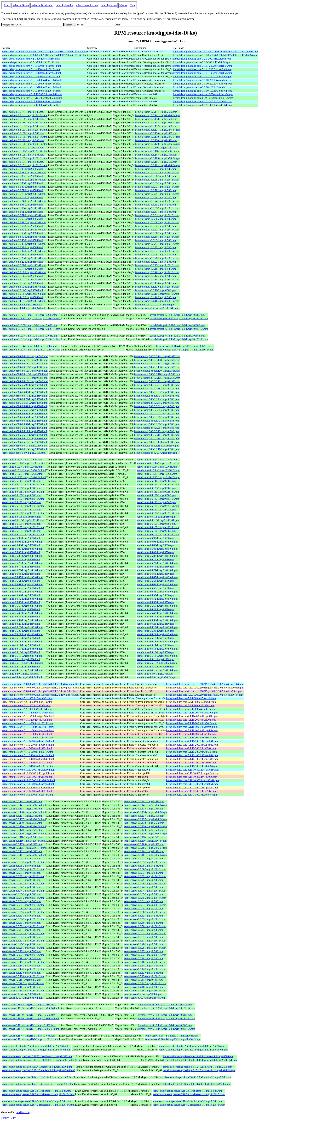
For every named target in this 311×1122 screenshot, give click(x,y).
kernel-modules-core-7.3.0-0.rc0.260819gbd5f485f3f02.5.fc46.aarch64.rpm (204, 684)
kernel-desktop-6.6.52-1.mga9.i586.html (22, 226)
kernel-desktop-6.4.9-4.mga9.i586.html (22, 304)
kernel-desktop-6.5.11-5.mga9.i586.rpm (155, 290)
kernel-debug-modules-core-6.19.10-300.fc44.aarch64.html (32, 94)
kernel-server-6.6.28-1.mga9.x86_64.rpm (145, 947)
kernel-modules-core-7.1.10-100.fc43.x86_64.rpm (191, 766)
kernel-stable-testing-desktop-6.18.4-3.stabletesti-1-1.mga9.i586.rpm (197, 1066)
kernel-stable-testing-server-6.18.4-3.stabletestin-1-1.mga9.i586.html (36, 1101)
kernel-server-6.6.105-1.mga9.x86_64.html (24, 847)
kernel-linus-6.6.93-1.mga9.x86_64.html (22, 541)
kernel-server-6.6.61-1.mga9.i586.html (21, 901)
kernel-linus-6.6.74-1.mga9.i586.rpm (155, 566)
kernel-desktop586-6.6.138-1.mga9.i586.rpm (157, 360)
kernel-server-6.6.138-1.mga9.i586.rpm (144, 808)
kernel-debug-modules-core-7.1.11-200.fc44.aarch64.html (31, 65)
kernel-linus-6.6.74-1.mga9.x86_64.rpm (157, 570)
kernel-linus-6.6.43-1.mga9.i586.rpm (155, 609)
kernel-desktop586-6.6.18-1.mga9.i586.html (24, 435)
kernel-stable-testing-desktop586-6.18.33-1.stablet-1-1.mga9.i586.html (38, 1077)
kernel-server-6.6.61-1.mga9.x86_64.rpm (145, 905)
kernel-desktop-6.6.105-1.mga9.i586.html (23, 154)
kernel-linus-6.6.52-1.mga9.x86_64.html (22, 598)
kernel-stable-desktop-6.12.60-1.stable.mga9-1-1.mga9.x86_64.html (36, 1049)
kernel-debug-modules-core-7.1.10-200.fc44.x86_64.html (31, 83)
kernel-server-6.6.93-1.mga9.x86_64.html (23, 862)
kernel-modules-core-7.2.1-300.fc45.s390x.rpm (190, 705)
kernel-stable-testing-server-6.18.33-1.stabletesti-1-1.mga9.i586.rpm (187, 1090)
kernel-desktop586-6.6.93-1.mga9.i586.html (24, 385)
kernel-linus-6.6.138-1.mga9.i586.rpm (156, 488)
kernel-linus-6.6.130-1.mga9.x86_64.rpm (158, 506)
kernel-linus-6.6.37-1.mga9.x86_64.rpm (157, 620)
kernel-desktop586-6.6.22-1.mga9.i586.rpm (156, 431)
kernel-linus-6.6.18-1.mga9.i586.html (21, 638)
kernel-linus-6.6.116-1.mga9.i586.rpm (156, 516)
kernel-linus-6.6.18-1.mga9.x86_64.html (22, 641)
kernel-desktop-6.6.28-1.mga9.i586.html (22, 254)
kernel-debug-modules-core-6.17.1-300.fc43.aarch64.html (31, 101)
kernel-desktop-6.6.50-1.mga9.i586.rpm (155, 233)
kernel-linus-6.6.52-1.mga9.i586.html (21, 595)
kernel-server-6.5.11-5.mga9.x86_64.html (23, 983)
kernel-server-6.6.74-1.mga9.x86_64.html (23, 890)
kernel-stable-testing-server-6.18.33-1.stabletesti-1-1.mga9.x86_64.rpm (189, 1094)
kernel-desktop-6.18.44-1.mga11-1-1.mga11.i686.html (29, 346)
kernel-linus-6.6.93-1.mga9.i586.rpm (155, 538)
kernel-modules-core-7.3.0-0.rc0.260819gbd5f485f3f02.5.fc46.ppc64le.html (41, 687)
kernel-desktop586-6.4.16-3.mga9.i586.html (24, 449)
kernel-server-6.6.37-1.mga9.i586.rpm (143, 937)
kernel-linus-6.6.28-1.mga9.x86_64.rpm (157, 627)
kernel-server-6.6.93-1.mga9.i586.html (21, 858)
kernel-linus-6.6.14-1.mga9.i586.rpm (155, 645)
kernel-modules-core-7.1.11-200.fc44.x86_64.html (27, 723)
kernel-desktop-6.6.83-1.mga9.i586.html (22, 183)
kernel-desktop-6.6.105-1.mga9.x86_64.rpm (157, 158)
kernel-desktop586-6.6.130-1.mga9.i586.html (25, 367)
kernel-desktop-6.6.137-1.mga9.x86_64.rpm (157, 129)
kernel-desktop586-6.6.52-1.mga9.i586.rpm (156, 413)
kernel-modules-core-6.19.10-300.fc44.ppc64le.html (28, 773)
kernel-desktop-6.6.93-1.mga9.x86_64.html (24, 172)
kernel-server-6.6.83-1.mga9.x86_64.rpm (145, 876)
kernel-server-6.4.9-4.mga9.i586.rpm (142, 994)
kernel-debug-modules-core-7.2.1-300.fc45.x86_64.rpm (201, 62)
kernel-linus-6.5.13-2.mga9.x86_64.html (22, 655)
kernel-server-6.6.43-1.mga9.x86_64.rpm (145, 933)
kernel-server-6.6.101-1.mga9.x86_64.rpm (145, 855)
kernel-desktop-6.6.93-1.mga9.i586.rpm (155, 169)
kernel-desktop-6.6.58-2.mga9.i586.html (22, 218)
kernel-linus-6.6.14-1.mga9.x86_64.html (22, 648)
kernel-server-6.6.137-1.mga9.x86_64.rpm (145, 819)
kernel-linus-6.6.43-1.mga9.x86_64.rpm (157, 613)
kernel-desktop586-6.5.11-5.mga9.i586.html (24, 445)
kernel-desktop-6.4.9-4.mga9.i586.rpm (154, 304)
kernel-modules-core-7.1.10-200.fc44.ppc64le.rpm (192, 744)
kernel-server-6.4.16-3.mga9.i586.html (21, 987)
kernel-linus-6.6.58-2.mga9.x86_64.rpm (157, 591)
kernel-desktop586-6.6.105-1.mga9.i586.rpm (157, 377)
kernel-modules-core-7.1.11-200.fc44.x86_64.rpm (191, 723)
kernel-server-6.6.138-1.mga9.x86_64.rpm (145, 812)
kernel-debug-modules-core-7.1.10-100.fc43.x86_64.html (31, 90)
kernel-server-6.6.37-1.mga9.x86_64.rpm (145, 940)
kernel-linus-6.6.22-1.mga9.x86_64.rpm (157, 634)
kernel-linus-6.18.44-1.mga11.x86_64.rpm (158, 463)
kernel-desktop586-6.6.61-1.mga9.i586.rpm (156, 406)
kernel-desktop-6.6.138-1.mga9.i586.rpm (156, 119)
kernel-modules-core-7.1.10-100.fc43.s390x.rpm (191, 762)
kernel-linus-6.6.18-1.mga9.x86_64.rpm (157, 641)
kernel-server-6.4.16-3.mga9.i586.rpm (143, 987)
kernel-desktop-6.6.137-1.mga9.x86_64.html (24, 129)
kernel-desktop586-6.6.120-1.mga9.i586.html (25, 370)
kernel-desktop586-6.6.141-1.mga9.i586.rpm (157, 356)
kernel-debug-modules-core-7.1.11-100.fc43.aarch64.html (31, 73)
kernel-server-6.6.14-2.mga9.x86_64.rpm (145, 969)
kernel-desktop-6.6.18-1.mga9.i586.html (22, 268)
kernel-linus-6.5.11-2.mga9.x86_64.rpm (157, 663)
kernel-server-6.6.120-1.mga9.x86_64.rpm (145, 833)
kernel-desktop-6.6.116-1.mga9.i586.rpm (156, 147)
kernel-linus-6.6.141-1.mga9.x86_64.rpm (158, 484)
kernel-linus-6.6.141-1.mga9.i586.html (21, 481)
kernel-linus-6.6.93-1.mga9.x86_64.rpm (157, 541)
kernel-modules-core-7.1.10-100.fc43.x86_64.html (27, 766)
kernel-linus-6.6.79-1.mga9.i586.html (21, 559)
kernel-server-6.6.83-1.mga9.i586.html (21, 872)
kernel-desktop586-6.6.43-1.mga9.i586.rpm (156, 420)
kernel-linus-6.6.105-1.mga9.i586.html (21, 523)
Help (132, 5)
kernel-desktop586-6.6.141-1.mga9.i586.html (25, 356)
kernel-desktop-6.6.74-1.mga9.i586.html (22, 197)
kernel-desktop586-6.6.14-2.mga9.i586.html (24, 438)
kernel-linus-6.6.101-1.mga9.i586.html (21, 531)
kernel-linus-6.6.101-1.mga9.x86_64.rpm (158, 534)
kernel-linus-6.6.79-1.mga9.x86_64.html (22, 563)
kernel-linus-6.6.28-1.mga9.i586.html (21, 623)
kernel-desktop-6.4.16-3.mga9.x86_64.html (24, 301)
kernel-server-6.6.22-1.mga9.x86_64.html (23, 954)
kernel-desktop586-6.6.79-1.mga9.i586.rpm (156, 395)
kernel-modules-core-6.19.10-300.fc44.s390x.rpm (191, 776)
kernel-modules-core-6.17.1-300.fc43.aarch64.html (28, 784)
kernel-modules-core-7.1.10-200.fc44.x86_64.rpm (191, 751)
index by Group (20, 5)
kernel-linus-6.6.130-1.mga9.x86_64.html (23, 506)
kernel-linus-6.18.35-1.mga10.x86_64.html (24, 477)
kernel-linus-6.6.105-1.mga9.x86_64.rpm (158, 527)
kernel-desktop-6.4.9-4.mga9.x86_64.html (23, 308)
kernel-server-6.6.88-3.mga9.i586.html (21, 865)
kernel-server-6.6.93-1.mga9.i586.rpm (143, 858)
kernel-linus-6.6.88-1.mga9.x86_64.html (22, 548)
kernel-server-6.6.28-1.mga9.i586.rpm (143, 944)
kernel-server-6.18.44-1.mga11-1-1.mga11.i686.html (28, 1035)
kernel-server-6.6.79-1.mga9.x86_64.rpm (145, 883)
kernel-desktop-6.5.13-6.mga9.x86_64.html (24, 286)
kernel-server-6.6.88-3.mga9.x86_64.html (23, 869)
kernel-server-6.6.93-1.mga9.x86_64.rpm (145, 862)
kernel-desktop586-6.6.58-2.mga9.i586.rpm (156, 410)
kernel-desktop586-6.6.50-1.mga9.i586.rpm (156, 417)
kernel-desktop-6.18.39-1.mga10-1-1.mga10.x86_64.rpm (179, 328)
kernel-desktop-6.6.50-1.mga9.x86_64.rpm (157, 236)
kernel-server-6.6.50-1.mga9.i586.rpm (143, 922)
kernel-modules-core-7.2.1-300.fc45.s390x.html (26, 705)
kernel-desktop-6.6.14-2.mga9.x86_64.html (24, 279)
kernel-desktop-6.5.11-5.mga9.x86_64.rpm (157, 293)
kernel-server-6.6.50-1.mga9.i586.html (21, 922)
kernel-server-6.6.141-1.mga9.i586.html (22, 801)
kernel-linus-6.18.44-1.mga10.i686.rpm (157, 466)
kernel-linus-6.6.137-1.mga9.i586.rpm (156, 495)
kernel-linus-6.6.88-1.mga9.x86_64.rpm (157, 548)
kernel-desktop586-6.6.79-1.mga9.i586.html (24, 395)
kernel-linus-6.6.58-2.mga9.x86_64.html (22, 591)
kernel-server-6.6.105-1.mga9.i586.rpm (144, 844)
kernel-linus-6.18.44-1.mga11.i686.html (22, 459)
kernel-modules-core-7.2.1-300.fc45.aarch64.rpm (191, 698)
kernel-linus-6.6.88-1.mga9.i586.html (21, 545)
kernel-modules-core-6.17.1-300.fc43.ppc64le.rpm (192, 787)
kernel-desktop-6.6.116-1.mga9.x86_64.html (24, 151)
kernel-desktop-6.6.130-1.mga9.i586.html (23, 133)
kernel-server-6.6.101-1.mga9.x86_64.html (24, 855)
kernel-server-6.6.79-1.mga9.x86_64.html (23, 883)
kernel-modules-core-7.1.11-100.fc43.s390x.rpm (191, 734)
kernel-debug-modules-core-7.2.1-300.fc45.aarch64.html (31, 58)
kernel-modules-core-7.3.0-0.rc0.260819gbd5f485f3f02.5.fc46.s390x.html (40, 691)
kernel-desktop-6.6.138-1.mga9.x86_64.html (24, 122)
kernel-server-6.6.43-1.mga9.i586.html (21, 930)
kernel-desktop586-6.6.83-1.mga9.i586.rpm (156, 392)
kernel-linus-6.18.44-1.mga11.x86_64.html (24, 463)
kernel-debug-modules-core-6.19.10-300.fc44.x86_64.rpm (203, 98)
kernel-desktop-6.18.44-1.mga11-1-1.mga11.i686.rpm (183, 346)
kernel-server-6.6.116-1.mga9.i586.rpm (144, 837)
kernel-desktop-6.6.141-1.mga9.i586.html (23, 111)
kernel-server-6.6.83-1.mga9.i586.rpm (143, 872)
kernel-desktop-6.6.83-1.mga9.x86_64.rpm (157, 186)
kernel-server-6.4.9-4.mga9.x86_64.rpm (144, 997)
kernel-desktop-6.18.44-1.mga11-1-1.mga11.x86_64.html (31, 349)
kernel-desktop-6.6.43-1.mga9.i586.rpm (155, 240)
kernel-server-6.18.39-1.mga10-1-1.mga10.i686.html (29, 1014)
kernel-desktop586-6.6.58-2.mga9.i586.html (24, 410)
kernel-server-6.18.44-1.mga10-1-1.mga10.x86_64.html (30, 1028)
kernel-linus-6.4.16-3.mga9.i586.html (21, 666)
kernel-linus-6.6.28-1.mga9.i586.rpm (155, 623)
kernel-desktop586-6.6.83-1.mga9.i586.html (24, 392)
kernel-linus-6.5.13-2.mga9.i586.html (21, 652)
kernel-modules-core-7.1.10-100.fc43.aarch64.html (28, 755)
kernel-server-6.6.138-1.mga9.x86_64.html (24, 812)
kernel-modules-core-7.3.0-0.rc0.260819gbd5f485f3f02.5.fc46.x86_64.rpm (204, 694)
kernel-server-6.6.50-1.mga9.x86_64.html (23, 926)
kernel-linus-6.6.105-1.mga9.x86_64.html (23, 527)
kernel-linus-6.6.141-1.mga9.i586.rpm (156, 481)
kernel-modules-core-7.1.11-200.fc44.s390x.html (27, 719)
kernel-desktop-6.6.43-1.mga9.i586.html (22, 240)
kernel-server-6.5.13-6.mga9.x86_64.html (23, 976)
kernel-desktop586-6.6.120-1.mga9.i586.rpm (157, 370)
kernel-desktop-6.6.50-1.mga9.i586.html (22, 233)
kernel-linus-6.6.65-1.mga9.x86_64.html (22, 577)
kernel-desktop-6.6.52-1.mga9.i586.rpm (155, 226)
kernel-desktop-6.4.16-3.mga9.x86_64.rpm (157, 301)
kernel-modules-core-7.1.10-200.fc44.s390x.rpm (191, 748)
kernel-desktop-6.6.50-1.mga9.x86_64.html (24, 236)
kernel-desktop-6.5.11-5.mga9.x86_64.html (24, 293)
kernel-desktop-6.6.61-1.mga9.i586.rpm (155, 211)
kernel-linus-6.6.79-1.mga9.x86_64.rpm (157, 563)
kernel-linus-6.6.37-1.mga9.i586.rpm (155, 616)
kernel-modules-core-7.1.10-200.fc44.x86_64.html (27, 751)
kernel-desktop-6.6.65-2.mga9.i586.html (22, 204)
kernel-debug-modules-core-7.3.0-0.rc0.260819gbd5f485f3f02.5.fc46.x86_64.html (44, 55)
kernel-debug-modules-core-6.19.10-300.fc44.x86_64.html (32, 98)
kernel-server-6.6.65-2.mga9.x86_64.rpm (145, 897)
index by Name (109, 5)
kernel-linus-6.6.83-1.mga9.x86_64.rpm (157, 556)
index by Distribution (42, 5)
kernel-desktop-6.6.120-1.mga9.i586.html (23, 140)
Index (7, 5)
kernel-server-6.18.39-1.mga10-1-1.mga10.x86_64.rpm (166, 1018)
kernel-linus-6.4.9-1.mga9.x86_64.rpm (156, 677)
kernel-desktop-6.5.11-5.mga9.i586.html (22, 290)
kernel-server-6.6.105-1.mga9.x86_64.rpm (145, 847)
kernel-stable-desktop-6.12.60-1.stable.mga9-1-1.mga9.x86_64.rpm (193, 1049)
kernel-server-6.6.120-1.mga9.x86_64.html (24, 833)
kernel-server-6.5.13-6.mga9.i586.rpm (143, 972)
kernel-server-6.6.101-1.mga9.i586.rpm (144, 851)
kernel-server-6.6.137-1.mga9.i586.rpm (144, 815)
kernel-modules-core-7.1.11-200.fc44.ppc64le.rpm (192, 716)
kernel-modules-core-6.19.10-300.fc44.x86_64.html (28, 780)
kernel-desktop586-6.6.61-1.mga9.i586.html (24, 406)
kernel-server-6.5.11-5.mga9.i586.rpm (143, 979)
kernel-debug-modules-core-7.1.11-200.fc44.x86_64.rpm (202, 69)
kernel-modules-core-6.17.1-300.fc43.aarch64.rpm (192, 784)
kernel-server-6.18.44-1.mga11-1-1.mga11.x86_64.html (30, 1039)
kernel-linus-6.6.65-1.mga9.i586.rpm (155, 573)
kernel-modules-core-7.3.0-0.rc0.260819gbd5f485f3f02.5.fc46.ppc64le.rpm (204, 687)
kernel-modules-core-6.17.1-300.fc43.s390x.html (27, 791)
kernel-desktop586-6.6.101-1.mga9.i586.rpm (157, 381)
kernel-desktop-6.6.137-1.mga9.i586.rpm (156, 126)
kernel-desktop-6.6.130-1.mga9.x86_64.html (24, 136)
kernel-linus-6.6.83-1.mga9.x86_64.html (22, 556)
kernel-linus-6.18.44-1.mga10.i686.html (22, 466)
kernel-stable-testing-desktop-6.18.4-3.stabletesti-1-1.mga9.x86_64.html (38, 1070)
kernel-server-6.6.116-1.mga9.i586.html (22, 837)
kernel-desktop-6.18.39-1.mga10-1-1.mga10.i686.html (29, 325)
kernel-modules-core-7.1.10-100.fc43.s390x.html (27, 762)
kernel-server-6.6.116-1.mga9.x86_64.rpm (145, 840)
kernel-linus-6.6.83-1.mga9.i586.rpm (155, 552)
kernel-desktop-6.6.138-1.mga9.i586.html (23, 119)
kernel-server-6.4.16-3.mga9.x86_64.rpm (145, 990)
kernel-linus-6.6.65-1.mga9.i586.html (21, 573)
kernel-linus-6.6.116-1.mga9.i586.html (21, 516)
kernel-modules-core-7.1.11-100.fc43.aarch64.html (28, 726)
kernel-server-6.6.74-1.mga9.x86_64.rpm (145, 890)
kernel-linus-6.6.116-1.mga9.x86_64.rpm (158, 520)
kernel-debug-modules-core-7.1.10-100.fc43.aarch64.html (31, 87)
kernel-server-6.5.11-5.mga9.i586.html (21, 979)
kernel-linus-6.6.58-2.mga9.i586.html (21, 588)
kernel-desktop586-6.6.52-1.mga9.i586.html (24, 413)
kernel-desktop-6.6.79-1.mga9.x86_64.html (24, 194)
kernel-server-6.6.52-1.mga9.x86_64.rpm (145, 919)
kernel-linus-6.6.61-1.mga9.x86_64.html (22, 584)
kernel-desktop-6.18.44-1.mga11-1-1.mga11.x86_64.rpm (185, 349)
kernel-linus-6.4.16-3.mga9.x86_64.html (22, 670)
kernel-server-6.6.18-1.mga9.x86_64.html (23, 962)
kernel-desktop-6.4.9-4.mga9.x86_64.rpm (156, 308)
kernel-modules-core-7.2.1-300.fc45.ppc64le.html (27, 701)
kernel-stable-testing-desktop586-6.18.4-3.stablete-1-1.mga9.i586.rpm (194, 1084)
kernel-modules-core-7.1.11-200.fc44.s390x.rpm (191, 719)
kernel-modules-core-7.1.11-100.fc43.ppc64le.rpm (192, 730)
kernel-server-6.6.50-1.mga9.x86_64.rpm (145, 926)
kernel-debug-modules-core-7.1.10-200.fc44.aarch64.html (31, 80)
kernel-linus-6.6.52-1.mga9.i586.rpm (155, 595)
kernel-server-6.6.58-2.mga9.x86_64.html (23, 912)
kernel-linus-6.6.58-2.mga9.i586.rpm (155, 588)
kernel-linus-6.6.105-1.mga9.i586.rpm (156, 523)
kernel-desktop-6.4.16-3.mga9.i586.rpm (155, 297)
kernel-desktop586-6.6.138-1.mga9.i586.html (25, 360)
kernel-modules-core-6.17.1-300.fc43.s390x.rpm (191, 791)
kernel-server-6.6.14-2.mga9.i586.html (21, 965)
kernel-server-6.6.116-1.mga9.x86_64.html (24, 840)
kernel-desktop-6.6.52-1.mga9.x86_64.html (24, 229)
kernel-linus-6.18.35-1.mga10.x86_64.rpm (158, 477)
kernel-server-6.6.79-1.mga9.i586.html (21, 880)
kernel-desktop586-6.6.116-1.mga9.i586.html (25, 374)
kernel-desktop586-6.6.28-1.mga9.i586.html (24, 427)
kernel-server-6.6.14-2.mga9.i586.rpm (143, 965)
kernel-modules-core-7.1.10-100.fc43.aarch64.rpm (192, 755)
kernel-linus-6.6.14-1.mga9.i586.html (21, 645)
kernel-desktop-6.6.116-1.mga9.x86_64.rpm (157, 151)
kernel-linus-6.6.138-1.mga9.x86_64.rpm (158, 491)
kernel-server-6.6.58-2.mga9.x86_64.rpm (145, 912)
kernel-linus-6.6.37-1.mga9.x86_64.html (22, 620)
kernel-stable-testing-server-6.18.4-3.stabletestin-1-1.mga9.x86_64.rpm (189, 1104)
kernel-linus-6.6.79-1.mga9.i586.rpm (155, 559)
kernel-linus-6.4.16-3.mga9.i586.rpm (155, 666)
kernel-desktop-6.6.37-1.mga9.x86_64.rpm (157, 251)
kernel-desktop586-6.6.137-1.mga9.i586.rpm (157, 363)
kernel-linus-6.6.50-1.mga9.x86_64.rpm (157, 605)
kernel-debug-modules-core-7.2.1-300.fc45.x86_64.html (30, 62)
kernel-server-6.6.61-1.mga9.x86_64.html (23, 905)
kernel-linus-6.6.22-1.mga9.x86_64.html (22, 634)
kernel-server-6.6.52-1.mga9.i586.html (21, 915)
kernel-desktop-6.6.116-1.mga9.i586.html (23, 147)
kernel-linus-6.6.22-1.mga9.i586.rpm (155, 630)
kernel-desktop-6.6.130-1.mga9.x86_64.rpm (157, 136)
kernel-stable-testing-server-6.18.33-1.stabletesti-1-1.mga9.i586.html (36, 1090)
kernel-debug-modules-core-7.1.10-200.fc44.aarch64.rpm (202, 80)
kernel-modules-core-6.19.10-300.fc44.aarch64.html (28, 769)
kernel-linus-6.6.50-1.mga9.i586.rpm (155, 602)
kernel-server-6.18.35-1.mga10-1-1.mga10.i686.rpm (165, 1004)
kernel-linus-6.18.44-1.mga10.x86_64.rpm (158, 470)
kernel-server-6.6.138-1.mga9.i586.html (22, 808)
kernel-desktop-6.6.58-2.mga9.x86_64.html (24, 222)
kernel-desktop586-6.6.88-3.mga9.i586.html (24, 388)
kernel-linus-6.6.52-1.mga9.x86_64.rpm (157, 598)
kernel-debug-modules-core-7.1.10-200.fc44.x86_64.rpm (202, 83)
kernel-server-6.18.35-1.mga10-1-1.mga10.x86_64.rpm (166, 1008)
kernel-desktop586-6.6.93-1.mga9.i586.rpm (156, 385)
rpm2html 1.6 (22, 1112)
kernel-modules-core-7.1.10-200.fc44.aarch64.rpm (192, 741)
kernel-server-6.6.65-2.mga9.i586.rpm (143, 894)
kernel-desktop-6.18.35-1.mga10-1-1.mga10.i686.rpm (177, 315)
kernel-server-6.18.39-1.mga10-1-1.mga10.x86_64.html (30, 1018)
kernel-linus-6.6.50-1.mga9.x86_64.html (22, 605)
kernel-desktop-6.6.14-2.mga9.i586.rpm (155, 276)
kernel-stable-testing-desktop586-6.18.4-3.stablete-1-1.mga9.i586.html (37, 1084)
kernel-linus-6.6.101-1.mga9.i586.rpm (156, 531)
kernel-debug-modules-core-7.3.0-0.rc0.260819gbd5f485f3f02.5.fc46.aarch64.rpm (215, 51)
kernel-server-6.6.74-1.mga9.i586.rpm (143, 887)
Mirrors (123, 5)
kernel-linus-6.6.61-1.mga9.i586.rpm (155, 580)
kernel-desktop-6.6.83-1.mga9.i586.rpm (155, 183)
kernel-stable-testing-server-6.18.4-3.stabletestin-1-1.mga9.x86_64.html (38, 1104)
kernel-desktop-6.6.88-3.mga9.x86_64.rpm (157, 179)
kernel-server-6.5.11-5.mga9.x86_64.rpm (145, 983)
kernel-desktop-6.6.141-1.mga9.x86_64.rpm (157, 115)
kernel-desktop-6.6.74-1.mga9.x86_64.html (24, 201)
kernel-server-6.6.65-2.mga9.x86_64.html (23, 897)
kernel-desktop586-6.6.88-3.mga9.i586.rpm (156, 388)
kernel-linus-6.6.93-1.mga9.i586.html (21, 538)
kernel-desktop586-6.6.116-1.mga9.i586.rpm (157, 374)
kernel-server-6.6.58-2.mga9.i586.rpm (143, 908)
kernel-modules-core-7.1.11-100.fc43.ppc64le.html (28, 730)
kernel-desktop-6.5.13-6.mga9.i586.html (22, 283)
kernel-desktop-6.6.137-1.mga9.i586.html (23, 126)
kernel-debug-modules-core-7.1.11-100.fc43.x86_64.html (31, 76)
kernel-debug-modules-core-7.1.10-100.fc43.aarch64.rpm (202, 87)
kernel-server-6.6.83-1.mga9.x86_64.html (23, 876)
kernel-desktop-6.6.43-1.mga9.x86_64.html (24, 243)
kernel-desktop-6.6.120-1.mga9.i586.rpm (156, 140)
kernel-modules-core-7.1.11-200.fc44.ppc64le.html (28, 716)
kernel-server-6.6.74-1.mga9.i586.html (21, 887)
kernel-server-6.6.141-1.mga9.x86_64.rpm (145, 805)
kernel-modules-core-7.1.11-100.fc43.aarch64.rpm (192, 726)
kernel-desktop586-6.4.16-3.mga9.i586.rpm (156, 449)
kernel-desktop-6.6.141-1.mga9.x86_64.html (24, 115)
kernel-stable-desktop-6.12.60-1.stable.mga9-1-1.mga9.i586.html (35, 1046)
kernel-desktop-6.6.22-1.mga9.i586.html (22, 261)
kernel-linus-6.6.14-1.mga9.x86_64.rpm (157, 648)
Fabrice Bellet (8, 1117)
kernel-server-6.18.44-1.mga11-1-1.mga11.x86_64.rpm (173, 1039)
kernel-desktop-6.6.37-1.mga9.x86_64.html (24, 251)
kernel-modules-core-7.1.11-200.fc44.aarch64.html (28, 712)
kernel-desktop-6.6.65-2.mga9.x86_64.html (24, 208)
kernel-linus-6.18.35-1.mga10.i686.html (22, 473)
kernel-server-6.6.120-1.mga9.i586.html (22, 830)
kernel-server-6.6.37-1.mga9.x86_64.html (23, 940)
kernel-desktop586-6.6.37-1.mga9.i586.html (24, 424)
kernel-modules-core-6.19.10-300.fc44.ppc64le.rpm (192, 773)
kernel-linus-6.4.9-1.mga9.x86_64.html (22, 677)
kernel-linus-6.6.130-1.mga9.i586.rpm (156, 502)
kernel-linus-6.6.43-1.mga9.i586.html (21, 609)
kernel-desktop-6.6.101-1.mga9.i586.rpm (156, 161)
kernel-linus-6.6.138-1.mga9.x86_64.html (23, 491)
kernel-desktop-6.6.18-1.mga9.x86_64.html (24, 272)
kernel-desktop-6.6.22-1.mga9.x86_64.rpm (157, 265)
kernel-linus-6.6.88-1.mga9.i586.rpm (155, 545)
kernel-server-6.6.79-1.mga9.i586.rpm (143, 880)
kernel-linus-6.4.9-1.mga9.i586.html (20, 673)
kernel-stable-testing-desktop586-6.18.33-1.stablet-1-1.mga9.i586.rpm (195, 1077)
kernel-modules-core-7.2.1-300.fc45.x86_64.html (27, 709)
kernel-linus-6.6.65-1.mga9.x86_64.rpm (157, 577)
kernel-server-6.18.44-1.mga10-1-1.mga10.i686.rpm (165, 1025)
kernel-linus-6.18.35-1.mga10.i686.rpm (157, 473)
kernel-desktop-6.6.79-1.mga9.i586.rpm (155, 190)
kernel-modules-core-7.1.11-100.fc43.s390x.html (27, 734)
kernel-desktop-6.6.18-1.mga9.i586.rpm (155, 268)
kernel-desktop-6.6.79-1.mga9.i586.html (22, 190)
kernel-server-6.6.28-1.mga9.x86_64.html (23, 947)
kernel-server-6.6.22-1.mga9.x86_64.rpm (145, 954)
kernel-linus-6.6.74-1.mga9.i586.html (21, 566)
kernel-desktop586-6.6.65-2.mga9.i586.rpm (156, 402)
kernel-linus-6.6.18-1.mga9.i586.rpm (155, 638)
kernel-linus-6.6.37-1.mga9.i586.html (21, 616)
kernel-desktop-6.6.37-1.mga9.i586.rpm (155, 247)
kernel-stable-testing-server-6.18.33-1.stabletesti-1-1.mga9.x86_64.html (38, 1094)
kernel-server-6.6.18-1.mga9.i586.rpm (143, 958)
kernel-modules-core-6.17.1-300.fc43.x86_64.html (27, 794)
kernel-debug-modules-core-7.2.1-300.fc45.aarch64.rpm (202, 58)
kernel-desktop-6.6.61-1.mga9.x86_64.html (24, 215)
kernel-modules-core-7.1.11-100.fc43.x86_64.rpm (191, 737)
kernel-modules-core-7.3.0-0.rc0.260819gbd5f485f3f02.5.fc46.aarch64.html (41, 684)
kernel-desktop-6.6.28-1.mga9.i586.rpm (155, 254)
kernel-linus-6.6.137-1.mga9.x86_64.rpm (158, 498)
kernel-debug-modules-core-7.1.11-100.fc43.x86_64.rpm (202, 76)
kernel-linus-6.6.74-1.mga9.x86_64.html (22, 570)
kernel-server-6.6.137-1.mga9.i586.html (22, 815)
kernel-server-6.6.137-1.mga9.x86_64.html (24, 819)
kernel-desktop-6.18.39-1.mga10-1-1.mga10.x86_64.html (31, 328)
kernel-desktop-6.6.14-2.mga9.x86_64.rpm (157, 279)
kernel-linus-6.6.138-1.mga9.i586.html (21, 488)
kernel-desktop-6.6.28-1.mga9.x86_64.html (24, 258)
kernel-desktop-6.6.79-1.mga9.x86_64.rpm (157, 194)
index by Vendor (64, 5)
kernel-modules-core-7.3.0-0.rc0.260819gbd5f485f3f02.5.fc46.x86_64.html (40, 694)
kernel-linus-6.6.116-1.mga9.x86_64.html (23, 520)
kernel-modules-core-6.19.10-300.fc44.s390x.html (27, 776)
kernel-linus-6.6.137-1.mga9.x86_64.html (23, 498)
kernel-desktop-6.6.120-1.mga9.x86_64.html (24, 144)
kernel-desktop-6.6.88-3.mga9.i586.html (22, 176)
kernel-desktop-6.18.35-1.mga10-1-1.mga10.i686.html (29, 315)
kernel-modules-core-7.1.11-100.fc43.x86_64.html (27, 737)
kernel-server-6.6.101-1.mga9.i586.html (22, 851)
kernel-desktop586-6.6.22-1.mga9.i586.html (24, 431)
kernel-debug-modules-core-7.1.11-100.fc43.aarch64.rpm (202, 73)
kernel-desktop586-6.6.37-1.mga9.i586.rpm (156, 424)
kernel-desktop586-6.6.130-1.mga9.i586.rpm (157, 367)
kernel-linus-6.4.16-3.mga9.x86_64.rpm (157, 670)
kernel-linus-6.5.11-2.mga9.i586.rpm (155, 659)
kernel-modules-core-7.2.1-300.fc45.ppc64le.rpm (191, 701)
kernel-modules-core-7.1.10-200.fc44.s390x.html (27, 748)
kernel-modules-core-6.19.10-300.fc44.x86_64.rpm (192, 780)
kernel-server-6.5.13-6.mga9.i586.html (21, 972)
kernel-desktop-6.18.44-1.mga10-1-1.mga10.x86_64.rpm (179, 339)
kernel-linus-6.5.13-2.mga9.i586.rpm (155, 652)
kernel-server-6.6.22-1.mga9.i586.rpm (143, 951)
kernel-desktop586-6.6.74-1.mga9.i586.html (24, 399)
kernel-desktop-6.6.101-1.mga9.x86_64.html (24, 165)
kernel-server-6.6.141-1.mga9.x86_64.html (24, 805)
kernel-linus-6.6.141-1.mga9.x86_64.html (23, 484)
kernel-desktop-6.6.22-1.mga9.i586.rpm (155, 261)
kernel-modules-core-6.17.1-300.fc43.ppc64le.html (28, 787)
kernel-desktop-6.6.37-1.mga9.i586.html (22, 247)
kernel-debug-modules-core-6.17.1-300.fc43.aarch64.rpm (202, 101)
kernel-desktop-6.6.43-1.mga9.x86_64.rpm (157, 243)
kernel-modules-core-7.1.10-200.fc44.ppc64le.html (28, 744)
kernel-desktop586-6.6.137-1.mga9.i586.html (25, 363)
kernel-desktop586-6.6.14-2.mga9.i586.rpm (156, 438)
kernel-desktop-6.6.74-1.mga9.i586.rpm (155, 197)
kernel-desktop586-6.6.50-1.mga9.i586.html (24, 417)
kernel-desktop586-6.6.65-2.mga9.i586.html (24, 402)
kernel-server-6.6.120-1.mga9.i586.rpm (144, 830)
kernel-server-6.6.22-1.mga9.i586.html (21, 951)
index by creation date (87, 5)
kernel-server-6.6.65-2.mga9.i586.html (21, 894)
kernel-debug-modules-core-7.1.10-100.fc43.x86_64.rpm (202, 90)
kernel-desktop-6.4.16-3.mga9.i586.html (22, 297)
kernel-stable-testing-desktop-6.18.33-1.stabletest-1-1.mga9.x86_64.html (39, 1060)
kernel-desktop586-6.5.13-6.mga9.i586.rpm (156, 442)
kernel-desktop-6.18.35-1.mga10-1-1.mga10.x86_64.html (31, 318)
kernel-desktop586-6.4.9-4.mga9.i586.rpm (155, 452)
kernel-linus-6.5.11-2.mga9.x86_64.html (22, 663)
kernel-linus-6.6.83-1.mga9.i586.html (21, 552)
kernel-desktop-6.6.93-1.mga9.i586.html (22, 169)
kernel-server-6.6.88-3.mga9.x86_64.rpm (145, 869)
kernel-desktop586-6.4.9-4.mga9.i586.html (24, 452)
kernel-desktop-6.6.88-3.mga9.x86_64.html (24, 179)
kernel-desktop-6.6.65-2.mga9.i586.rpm (155, 204)
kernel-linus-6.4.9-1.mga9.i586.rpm (155, 673)
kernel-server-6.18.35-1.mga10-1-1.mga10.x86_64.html (30, 1008)
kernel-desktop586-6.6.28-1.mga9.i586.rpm (156, 427)
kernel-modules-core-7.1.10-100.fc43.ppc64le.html (28, 759)
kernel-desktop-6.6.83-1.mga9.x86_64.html (24, 186)
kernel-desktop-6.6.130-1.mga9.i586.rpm (156, 133)
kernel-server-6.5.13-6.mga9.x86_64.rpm (145, 976)
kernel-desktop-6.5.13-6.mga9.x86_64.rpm (157, 286)
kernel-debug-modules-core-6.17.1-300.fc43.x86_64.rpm (202, 105)
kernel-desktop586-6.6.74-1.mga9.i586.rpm (156, 399)
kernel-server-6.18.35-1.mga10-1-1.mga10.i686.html (29, 1004)
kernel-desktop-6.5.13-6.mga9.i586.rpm (155, 283)
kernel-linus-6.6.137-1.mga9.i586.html (21, 495)
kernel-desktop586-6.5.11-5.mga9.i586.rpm (156, 445)
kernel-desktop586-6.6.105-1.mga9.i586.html (25, 377)
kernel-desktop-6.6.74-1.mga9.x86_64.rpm (157, 201)
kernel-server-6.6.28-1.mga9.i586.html (21, 944)
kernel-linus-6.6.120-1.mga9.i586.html (21, 509)
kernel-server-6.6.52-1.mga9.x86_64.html (23, 919)
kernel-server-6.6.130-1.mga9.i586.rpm (144, 822)
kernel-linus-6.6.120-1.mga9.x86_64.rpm (158, 513)
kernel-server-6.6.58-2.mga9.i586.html (21, 908)
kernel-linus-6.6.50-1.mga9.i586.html (21, 602)
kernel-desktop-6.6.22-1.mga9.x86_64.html (24, 265)
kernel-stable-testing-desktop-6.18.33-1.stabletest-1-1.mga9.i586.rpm (198, 1056)
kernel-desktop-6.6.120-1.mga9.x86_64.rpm (157, 144)
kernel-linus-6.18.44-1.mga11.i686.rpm (157, 459)
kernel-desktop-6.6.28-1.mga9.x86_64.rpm (157, 258)
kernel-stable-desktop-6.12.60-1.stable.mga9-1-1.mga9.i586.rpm (191, 1046)
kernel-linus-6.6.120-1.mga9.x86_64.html (23, 513)
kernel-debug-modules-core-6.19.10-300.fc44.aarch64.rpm (203, 94)
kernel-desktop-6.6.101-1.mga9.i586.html (23, 161)
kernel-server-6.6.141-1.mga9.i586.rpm (144, 801)
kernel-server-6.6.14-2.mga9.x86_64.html (23, 969)
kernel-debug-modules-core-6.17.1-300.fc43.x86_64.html (31, 105)
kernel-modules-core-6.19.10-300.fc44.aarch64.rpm (192, 769)
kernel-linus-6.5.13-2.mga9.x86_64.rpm (157, 655)
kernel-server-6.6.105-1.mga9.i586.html (22, 844)
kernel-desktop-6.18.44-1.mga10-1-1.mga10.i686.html (29, 335)
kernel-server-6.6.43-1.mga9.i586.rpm (143, 930)
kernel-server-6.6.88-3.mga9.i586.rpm (143, 865)
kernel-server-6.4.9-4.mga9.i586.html (21, 994)
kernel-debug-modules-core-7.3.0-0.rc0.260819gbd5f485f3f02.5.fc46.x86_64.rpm (215, 55)
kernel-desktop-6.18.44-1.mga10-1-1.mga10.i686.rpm (177, 335)
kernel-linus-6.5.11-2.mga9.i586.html (21, 659)
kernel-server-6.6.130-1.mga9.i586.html (22, 822)
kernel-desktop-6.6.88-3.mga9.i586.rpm (155, 176)
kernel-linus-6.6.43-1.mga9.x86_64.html (22, 613)
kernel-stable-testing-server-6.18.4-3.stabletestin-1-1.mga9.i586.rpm (187, 1101)
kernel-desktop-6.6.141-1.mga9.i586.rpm (156, 111)
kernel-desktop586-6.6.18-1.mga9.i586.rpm (156, 435)
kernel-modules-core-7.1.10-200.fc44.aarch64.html (28, 741)
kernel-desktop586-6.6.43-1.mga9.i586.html (24, 420)
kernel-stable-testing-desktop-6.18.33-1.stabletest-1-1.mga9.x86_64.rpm (200, 1060)
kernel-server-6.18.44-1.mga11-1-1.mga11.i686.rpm (171, 1035)
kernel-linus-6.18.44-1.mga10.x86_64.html (24, 470)
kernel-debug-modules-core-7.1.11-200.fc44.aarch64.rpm (202, 65)
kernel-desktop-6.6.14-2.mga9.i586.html (22, 276)
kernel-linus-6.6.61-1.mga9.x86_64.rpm (157, 584)
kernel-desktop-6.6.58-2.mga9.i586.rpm (155, 218)
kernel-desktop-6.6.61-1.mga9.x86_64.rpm (157, 215)
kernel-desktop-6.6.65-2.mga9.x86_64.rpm (157, 208)
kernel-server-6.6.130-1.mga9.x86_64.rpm (145, 826)
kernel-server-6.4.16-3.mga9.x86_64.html (23, 990)
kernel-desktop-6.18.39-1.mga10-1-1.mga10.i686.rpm (177, 325)
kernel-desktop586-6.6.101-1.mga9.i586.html (25, 381)
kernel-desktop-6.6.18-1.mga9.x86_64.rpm (157, 272)
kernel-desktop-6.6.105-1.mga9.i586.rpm (156, 154)
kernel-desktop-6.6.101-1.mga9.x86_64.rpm (157, 165)
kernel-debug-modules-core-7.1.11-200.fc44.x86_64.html (31, 69)
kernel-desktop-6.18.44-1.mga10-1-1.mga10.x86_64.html (31, 339)
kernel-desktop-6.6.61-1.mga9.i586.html (22, 211)
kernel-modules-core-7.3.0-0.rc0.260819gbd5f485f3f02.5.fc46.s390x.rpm (204, 691)
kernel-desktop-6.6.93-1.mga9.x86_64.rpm (157, 172)
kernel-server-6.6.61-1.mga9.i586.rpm (143, 901)
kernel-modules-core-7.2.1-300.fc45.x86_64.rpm (191, 709)
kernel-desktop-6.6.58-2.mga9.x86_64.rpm (157, 222)
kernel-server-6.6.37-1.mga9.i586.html (21, 937)
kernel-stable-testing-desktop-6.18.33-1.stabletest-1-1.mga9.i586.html (37, 1056)
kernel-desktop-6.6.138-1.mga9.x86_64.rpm (157, 122)
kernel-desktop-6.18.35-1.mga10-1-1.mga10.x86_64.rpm (179, 318)
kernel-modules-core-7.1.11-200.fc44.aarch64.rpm (192, 712)
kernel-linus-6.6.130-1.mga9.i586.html (21, 502)
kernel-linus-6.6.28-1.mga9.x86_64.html (22, 627)
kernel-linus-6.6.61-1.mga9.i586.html (21, 580)
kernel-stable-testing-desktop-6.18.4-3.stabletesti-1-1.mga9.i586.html (37, 1066)
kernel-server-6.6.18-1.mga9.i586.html (21, 958)
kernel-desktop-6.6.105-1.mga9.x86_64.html (24, 158)
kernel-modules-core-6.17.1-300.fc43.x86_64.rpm (191, 794)
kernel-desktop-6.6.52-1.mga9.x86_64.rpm (157, 229)
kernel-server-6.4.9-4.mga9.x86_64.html (22, 997)
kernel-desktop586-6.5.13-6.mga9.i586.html (24, 442)
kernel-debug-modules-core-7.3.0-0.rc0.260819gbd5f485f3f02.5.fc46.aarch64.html (44, 51)
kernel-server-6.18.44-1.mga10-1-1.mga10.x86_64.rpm (166, 1028)
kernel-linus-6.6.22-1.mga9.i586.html (21, 630)
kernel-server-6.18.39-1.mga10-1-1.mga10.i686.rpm (165, 1014)
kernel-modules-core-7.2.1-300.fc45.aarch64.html (27, 698)
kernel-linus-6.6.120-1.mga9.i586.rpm (156, 509)
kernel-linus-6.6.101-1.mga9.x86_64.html (23, 534)
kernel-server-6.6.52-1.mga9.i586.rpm (143, 915)
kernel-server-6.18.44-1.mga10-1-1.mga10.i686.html (29, 1025)
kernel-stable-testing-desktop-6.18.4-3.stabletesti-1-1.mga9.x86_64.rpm (199, 1070)
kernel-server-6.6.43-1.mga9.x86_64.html (23, 933)
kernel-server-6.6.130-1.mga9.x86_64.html (24, 826)
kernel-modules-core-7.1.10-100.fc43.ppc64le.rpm (192, 759)
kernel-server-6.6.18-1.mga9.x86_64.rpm (145, 962)
